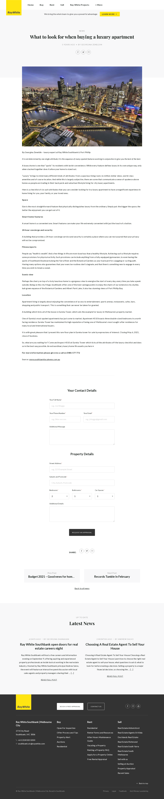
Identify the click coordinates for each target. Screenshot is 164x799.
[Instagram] (133, 706)
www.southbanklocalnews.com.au (44, 359)
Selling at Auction (126, 764)
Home (31, 5)
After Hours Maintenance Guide (99, 739)
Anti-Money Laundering (139, 791)
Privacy (106, 791)
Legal (114, 791)
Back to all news (82, 588)
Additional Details (56, 504)
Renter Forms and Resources (100, 732)
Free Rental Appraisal (97, 759)
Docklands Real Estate (128, 737)
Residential (62, 746)
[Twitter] (83, 52)
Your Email (88, 413)
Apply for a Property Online (99, 754)
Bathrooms (76, 490)
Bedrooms (53, 490)
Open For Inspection (66, 728)
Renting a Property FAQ (98, 750)
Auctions (61, 742)
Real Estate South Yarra (128, 746)
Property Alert (63, 737)
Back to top (143, 783)
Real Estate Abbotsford (129, 728)
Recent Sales (123, 773)
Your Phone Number (57, 413)
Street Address (55, 463)
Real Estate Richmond (128, 742)
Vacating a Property (96, 745)
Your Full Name (55, 400)
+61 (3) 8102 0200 (26, 740)
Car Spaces (99, 490)
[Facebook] (78, 52)
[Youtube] (138, 706)
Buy (59, 722)
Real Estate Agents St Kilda (130, 732)
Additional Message (57, 427)
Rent (89, 722)
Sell (120, 722)
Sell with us (123, 759)
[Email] (88, 52)
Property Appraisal (126, 768)
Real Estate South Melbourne (126, 753)
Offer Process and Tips (67, 732)
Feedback (123, 791)
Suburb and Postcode (57, 477)
